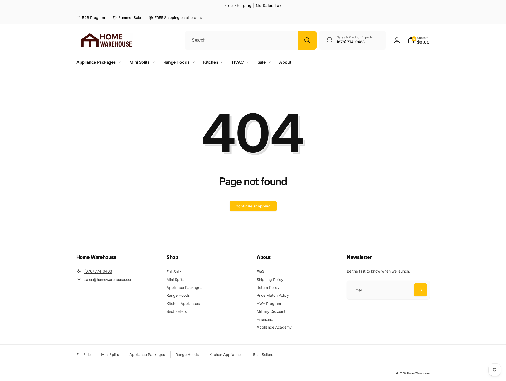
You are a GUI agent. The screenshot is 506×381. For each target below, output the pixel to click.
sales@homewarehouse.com (108, 279)
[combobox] (251, 40)
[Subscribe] (420, 289)
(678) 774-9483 (98, 271)
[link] (127, 18)
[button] (419, 40)
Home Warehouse (418, 373)
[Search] (307, 40)
